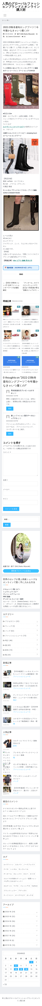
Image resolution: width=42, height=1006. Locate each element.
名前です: (6, 566)
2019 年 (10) (9, 945)
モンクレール (23, 869)
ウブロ (16, 886)
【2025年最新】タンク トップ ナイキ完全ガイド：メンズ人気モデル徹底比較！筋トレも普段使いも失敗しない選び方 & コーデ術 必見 (30, 348)
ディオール (8, 874)
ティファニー (8, 895)
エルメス (18, 864)
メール (6, 489)
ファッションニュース (15, 636)
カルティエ (8, 886)
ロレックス (18, 874)
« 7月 (5, 984)
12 (16, 969)
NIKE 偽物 (6, 597)
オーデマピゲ (20, 895)
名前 (5, 480)
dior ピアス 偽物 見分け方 (22, 260)
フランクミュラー (10, 890)
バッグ (9, 631)
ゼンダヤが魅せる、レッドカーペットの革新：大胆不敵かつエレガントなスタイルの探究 (25, 767)
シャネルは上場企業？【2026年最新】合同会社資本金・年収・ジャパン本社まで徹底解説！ (25, 709)
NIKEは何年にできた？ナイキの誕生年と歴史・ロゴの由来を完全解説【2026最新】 (25, 685)
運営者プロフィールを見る (21, 571)
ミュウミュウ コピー (10, 592)
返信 (9, 408)
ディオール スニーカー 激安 (13, 599)
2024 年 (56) (9, 921)
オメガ (32, 874)
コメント (7, 452)
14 (26, 969)
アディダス (22, 890)
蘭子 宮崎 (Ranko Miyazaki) (26, 34)
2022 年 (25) (9, 931)
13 (21, 969)
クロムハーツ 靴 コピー (11, 589)
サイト (5, 499)
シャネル (13, 869)
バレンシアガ (25, 886)
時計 (8, 640)
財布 (8, 650)
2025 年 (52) (9, 916)
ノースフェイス (29, 864)
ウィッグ (10, 626)
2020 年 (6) (9, 940)
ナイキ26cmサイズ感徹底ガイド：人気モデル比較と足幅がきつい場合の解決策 (30, 322)
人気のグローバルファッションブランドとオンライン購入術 (21, 6)
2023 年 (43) (9, 926)
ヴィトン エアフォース (11, 594)
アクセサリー (12, 621)
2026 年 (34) (9, 912)
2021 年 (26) (9, 936)
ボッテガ (30, 895)
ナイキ (6, 869)
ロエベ (25, 874)
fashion (35, 886)
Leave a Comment (14, 36)
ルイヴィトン (8, 864)
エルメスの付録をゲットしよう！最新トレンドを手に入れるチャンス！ (20, 880)
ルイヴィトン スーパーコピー (14, 127)
